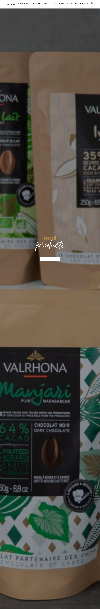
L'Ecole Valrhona (72, 3)
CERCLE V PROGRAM (59, 3)
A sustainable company (23, 3)
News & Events (84, 3)
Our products (36, 3)
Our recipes (47, 3)
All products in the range (50, 259)
